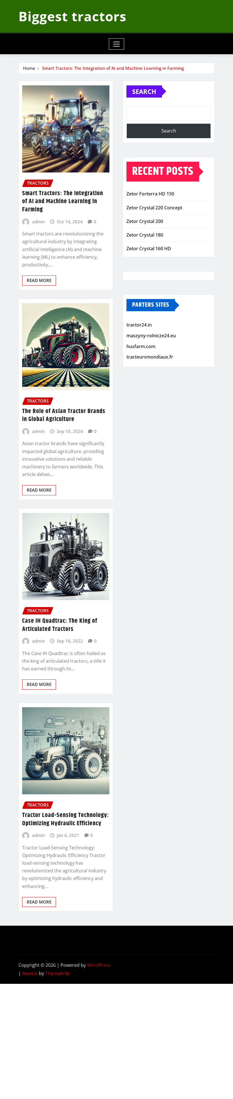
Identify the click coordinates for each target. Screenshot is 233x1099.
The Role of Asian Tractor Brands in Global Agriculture (63, 415)
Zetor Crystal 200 (144, 221)
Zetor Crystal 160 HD (148, 248)
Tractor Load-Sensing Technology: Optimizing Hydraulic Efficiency (65, 819)
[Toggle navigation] (116, 44)
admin (38, 221)
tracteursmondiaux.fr (149, 357)
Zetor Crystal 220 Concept (154, 208)
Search (144, 91)
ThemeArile (57, 973)
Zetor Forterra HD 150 (150, 194)
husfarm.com (140, 346)
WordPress (99, 965)
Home (29, 68)
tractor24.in (139, 325)
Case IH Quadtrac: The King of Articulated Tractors (59, 625)
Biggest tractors (72, 16)
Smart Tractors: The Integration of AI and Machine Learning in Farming (113, 68)
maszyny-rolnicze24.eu (151, 335)
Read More (39, 280)
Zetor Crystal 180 (144, 235)
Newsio (30, 973)
